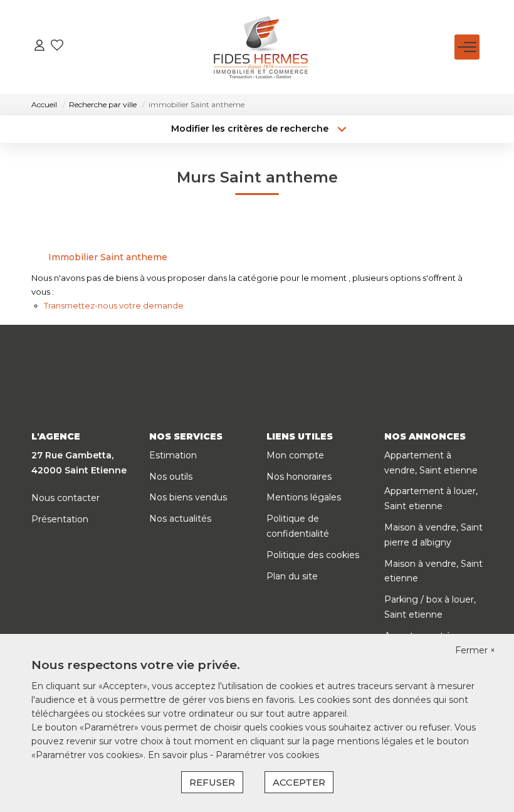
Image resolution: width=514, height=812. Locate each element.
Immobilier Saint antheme (107, 257)
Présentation (59, 519)
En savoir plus (179, 755)
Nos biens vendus (188, 497)
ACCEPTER (299, 782)
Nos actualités (180, 518)
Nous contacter (65, 498)
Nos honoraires (299, 476)
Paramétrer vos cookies (267, 755)
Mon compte (295, 455)
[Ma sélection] (57, 46)
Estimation (173, 455)
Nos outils (170, 476)
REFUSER (212, 782)
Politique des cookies (312, 555)
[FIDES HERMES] (261, 47)
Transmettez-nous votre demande (114, 305)
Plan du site (292, 576)
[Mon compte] (39, 46)
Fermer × (475, 650)
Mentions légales (303, 497)
